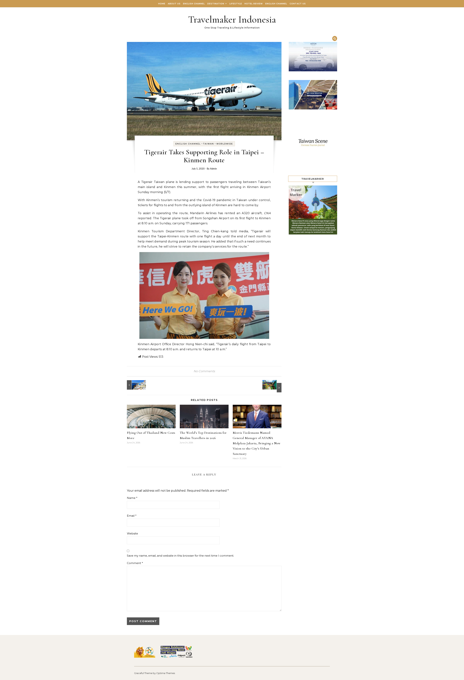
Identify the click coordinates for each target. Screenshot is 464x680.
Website (132, 533)
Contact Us (298, 3)
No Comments (204, 371)
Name (132, 498)
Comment (135, 563)
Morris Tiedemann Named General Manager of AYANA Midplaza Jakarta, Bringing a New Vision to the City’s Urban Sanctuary (257, 443)
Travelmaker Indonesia (232, 19)
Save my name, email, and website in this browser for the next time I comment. (180, 555)
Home (161, 3)
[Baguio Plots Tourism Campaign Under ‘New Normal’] (273, 386)
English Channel (194, 3)
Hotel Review (254, 3)
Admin (213, 169)
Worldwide (224, 143)
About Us (174, 3)
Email (131, 515)
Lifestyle (235, 3)
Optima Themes (165, 673)
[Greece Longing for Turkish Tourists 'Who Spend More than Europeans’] (135, 385)
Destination (215, 3)
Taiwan (208, 143)
